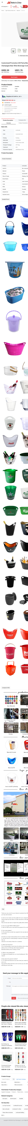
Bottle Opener (13, 1098)
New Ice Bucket (6, 1109)
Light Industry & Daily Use (10, 10)
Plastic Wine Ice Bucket (8, 1112)
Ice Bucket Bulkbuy (20, 1112)
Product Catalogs (22, 1079)
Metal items (17, 1082)
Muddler (21, 1098)
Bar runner (3, 1082)
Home (2, 10)
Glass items (4, 1084)
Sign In (3, 113)
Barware (18, 10)
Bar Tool (23, 10)
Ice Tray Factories (6, 1105)
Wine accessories (18, 1084)
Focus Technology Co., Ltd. (18, 1120)
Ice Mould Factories (17, 1105)
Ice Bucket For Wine (16, 1109)
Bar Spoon (5, 1098)
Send (14, 998)
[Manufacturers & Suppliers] (14, 2)
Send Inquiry (14, 77)
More (2, 1115)
